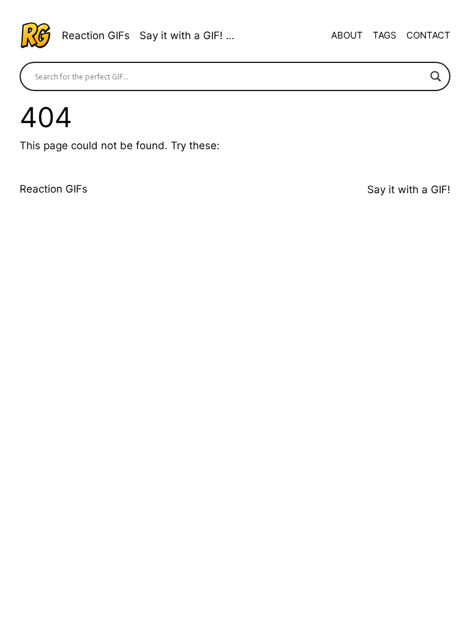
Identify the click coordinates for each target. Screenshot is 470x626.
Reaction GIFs (96, 35)
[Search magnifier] (435, 76)
